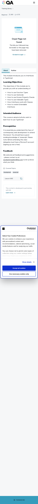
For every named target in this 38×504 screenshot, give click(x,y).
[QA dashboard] (7, 2)
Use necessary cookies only (19, 274)
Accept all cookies (19, 268)
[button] (34, 2)
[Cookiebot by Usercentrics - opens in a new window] (27, 228)
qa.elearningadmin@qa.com (13, 160)
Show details (27, 262)
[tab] (6, 70)
